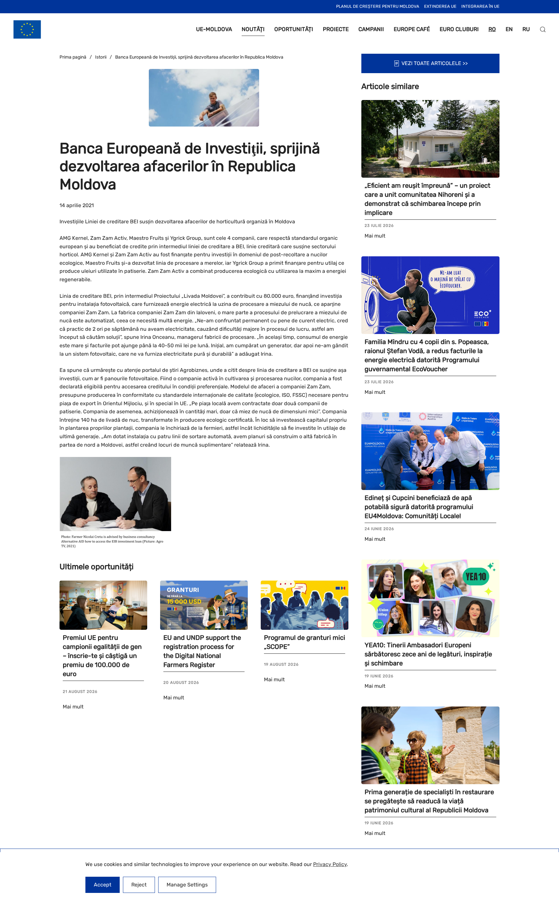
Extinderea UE (440, 6)
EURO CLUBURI (459, 29)
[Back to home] (27, 29)
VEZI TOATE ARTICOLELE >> (434, 63)
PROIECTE (336, 29)
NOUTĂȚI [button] (253, 29)
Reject (139, 885)
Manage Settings (187, 885)
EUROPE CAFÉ (412, 29)
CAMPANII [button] (371, 29)
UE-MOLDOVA (214, 29)
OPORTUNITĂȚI (293, 29)
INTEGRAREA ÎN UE (480, 6)
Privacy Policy (330, 864)
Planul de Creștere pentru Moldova (377, 6)
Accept (102, 885)
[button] (543, 29)
